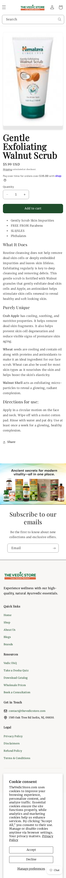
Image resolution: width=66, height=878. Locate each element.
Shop (7, 622)
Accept (31, 850)
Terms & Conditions (17, 758)
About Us (10, 629)
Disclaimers (12, 743)
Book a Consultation (17, 692)
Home (8, 615)
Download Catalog (16, 677)
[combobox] (33, 19)
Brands (8, 644)
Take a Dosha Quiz (16, 670)
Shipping (7, 169)
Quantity (8, 186)
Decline (31, 859)
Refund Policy (13, 750)
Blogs (7, 637)
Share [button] (11, 442)
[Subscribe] (54, 548)
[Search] (59, 19)
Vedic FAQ (10, 663)
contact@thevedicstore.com (27, 711)
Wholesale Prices (15, 685)
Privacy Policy (13, 736)
